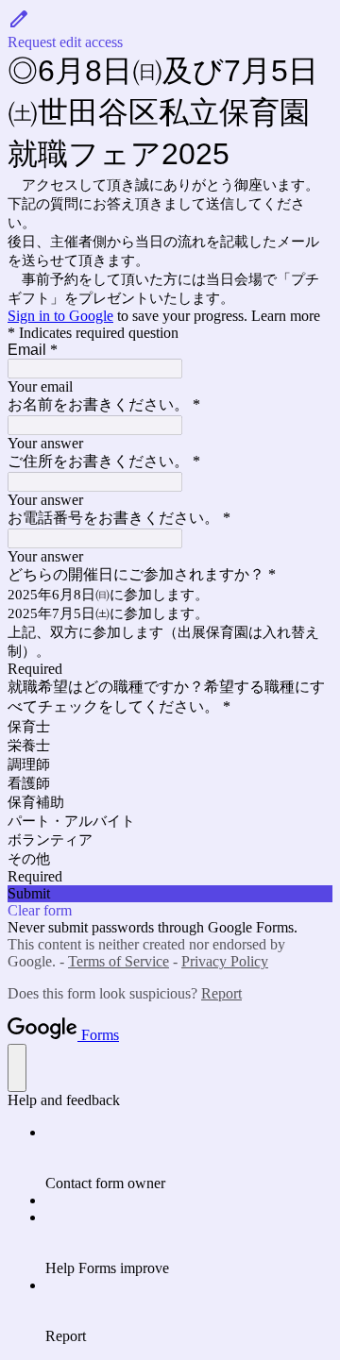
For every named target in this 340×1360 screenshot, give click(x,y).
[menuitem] (188, 1158)
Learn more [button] (285, 316)
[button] (170, 29)
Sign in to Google (60, 316)
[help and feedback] (17, 1068)
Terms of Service (118, 961)
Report (221, 993)
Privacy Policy (224, 961)
